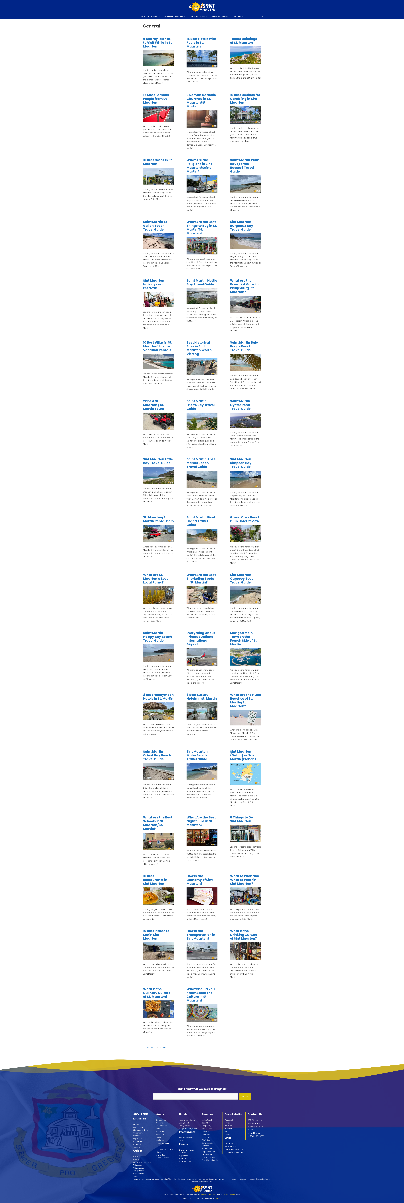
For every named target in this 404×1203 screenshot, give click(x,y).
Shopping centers (186, 1150)
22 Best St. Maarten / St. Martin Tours (153, 405)
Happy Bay (206, 1126)
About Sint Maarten (149, 16)
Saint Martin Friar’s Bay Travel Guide (201, 405)
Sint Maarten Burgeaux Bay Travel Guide (241, 226)
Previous (148, 1047)
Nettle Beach (207, 1148)
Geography (138, 1133)
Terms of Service (229, 1194)
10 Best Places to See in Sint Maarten (156, 935)
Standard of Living (140, 1130)
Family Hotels (184, 1126)
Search (245, 1096)
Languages (138, 1141)
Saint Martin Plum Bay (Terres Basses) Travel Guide (244, 166)
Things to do (138, 1165)
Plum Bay (205, 1146)
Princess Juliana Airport (165, 1149)
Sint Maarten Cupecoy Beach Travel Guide (243, 579)
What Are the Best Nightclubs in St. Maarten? (201, 821)
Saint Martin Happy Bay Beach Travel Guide (157, 637)
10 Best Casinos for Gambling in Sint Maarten (245, 99)
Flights (158, 1152)
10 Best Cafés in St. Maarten (158, 162)
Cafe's (181, 1140)
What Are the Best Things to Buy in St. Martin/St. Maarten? (202, 228)
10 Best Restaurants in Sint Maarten (155, 880)
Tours (135, 1176)
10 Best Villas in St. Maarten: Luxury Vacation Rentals (157, 346)
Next (165, 1047)
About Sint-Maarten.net (234, 1152)
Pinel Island (206, 1134)
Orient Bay (160, 1134)
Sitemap (219, 1198)
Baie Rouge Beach (209, 1157)
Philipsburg (160, 1131)
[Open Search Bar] (262, 16)
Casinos (182, 1153)
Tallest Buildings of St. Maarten (243, 41)
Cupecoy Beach (208, 1151)
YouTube (228, 1126)
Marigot (159, 1137)
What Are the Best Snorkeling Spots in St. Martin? (201, 579)
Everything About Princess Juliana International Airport (201, 639)
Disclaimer (229, 1143)
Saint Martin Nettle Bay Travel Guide (202, 282)
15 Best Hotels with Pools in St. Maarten (201, 43)
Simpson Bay (161, 1120)
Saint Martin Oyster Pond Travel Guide (240, 405)
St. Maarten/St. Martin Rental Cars (158, 519)
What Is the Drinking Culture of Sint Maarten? (243, 935)
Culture (136, 1156)
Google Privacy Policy (208, 1194)
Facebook (229, 1120)
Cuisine (136, 1159)
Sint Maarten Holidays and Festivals (154, 284)
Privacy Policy (230, 1146)
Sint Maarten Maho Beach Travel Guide (197, 755)
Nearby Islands (185, 1158)
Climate (136, 1136)
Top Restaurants (186, 1138)
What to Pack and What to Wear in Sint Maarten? (244, 880)
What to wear (138, 1173)
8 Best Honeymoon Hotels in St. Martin (158, 696)
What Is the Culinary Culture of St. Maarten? (156, 993)
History (136, 1124)
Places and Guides (197, 16)
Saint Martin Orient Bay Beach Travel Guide (157, 755)
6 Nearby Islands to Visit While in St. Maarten (158, 43)
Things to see (138, 1168)
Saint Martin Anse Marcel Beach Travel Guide (201, 463)
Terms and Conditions (234, 1149)
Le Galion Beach (208, 1154)
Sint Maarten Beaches (173, 16)
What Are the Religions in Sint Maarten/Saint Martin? (199, 166)
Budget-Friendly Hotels (188, 1128)
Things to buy (138, 1171)
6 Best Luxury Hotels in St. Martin (202, 696)
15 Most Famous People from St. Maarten (156, 99)
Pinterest (228, 1128)
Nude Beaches (185, 1161)
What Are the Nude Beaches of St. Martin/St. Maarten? (245, 700)
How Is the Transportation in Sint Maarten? (201, 935)
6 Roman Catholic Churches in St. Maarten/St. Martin (201, 101)
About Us (237, 16)
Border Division (139, 1127)
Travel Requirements (220, 16)
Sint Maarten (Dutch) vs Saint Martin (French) (243, 755)
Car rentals (160, 1155)
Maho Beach (207, 1120)
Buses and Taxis (162, 1158)
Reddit (227, 1131)
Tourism (136, 1147)
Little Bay (205, 1137)
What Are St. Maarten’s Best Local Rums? (155, 579)
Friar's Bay (206, 1140)
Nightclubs (183, 1156)
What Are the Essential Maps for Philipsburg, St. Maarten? (245, 286)
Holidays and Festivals (142, 1162)
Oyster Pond (207, 1131)
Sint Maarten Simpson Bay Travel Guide (240, 463)
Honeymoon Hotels (187, 1120)
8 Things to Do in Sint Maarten (243, 819)
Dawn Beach (161, 1126)
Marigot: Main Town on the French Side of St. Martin (243, 639)
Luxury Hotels (184, 1123)
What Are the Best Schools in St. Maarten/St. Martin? (157, 823)
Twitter (227, 1123)
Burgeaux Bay (207, 1143)
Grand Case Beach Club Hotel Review (245, 519)
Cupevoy (160, 1123)
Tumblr (227, 1134)
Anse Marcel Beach (210, 1160)
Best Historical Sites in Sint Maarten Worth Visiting (199, 348)
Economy (137, 1144)
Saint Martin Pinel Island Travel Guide (201, 521)
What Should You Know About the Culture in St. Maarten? (201, 995)
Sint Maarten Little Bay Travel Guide (158, 461)
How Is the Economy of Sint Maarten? (200, 880)
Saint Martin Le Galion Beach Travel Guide (155, 226)
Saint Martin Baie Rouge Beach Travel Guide (244, 346)
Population (137, 1138)
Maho (158, 1128)
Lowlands (160, 1140)
